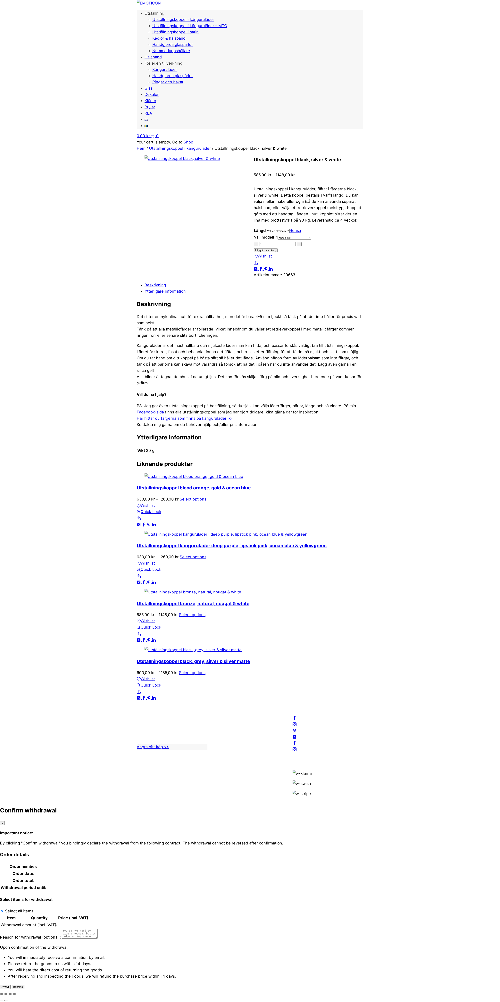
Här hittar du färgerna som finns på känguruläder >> (185, 418)
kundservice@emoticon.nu (161, 714)
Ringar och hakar (167, 82)
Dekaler (152, 94)
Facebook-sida (150, 412)
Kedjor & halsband (169, 38)
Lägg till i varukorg (265, 250)
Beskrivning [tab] (155, 285)
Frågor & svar (227, 745)
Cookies (222, 739)
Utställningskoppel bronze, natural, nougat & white (193, 603)
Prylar (150, 107)
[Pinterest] (266, 268)
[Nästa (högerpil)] (5, 1000)
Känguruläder (164, 69)
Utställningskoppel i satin (175, 32)
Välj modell (264, 237)
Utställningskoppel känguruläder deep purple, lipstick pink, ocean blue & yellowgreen (232, 545)
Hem (141, 148)
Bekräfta (18, 986)
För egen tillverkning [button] (163, 63)
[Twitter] (256, 268)
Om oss (221, 714)
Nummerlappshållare (171, 50)
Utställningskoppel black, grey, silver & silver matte (193, 661)
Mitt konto (224, 720)
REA (148, 113)
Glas (149, 88)
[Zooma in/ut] (1, 994)
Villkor (220, 732)
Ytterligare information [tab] (165, 291)
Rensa (295, 230)
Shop (188, 142)
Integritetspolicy (229, 726)
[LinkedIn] (271, 268)
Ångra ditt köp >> (153, 747)
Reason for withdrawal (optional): (30, 937)
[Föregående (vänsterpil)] (1, 1000)
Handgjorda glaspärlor (172, 44)
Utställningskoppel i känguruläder (183, 19)
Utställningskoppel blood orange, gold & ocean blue (194, 488)
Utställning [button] (154, 13)
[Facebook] (261, 268)
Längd (260, 230)
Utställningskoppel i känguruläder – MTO (189, 25)
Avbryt (5, 986)
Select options (193, 499)
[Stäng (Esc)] (14, 994)
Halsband (153, 57)
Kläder (150, 100)
